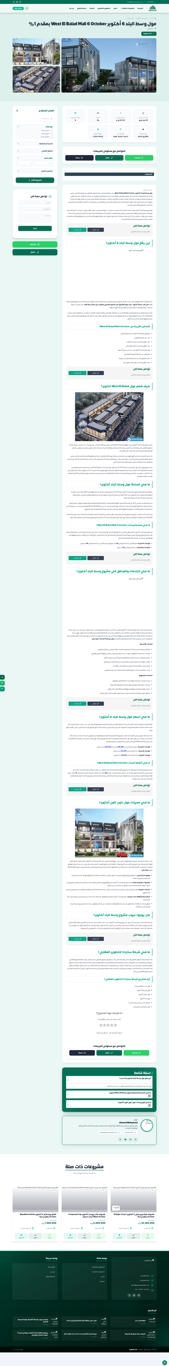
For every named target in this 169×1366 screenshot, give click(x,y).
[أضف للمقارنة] (152, 1190)
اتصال (107, 158)
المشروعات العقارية (128, 8)
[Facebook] (136, 1140)
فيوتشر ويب (16, 1349)
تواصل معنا (51, 1267)
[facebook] (14, 2)
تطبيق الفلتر (36, 180)
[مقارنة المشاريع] (27, 8)
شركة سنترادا (98, 136)
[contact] (2, 689)
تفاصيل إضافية (47, 171)
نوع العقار (49, 126)
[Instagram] (130, 1140)
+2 (68, 88)
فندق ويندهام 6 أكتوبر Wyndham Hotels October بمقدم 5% (38, 1215)
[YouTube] (125, 1140)
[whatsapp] (2, 683)
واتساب (137, 158)
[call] (2, 677)
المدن (115, 8)
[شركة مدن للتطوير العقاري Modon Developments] (116, 1208)
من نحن (71, 8)
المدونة (92, 8)
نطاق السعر (48, 158)
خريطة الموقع (81, 8)
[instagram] (20, 2)
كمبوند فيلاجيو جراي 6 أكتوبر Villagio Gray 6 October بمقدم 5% (134, 1215)
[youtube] (17, 2)
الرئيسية (140, 8)
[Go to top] (164, 1362)
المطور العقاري (47, 151)
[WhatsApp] (120, 1140)
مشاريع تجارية (143, 136)
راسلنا (78, 158)
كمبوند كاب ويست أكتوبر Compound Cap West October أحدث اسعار (86, 1215)
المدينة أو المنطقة (46, 143)
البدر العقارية (133, 1349)
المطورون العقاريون (104, 8)
